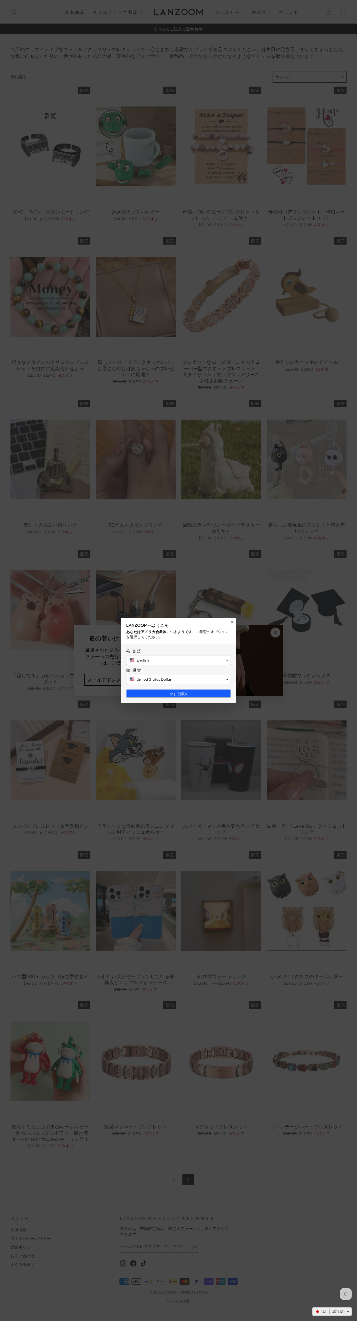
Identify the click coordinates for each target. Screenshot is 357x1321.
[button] (332, 1311)
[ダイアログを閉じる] (232, 622)
